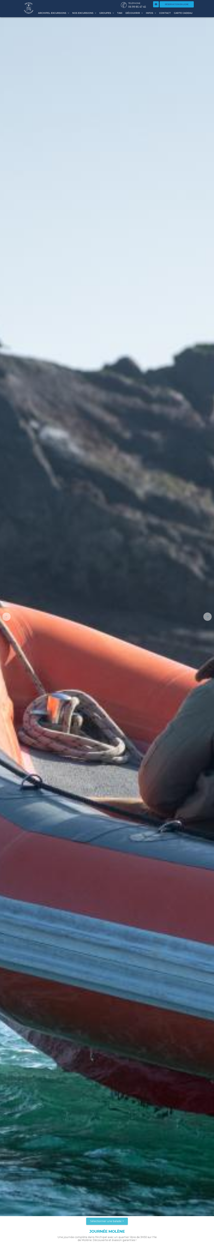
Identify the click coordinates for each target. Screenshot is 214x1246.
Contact (165, 13)
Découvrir (133, 13)
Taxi (119, 13)
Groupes (105, 13)
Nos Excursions (83, 13)
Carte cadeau (183, 13)
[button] (5, 616)
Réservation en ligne (177, 4)
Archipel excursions (52, 13)
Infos (150, 13)
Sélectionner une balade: (106, 1221)
